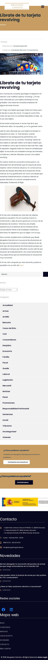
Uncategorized (9, 431)
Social (5, 420)
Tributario (7, 426)
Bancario (7, 322)
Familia (6, 357)
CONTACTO (4, 644)
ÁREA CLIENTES (5, 649)
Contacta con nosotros (18, 462)
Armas (6, 311)
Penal (5, 397)
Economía (7, 351)
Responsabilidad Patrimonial (16, 408)
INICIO (2, 623)
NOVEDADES (4, 640)
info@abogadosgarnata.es (13, 547)
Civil (4, 334)
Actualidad (8, 305)
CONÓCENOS (5, 627)
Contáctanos (22, 482)
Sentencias (8, 414)
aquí (21, 265)
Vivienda (6, 437)
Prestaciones (9, 403)
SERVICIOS (4, 631)
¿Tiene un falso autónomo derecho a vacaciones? (20, 586)
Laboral (6, 374)
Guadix (6, 368)
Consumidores (9, 339)
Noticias (6, 391)
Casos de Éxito (9, 328)
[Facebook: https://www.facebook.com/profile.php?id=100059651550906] (3, 610)
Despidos (7, 345)
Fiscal (5, 362)
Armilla (6, 316)
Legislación (8, 380)
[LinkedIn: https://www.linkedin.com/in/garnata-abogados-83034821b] (11, 610)
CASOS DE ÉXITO (6, 636)
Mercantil (7, 385)
